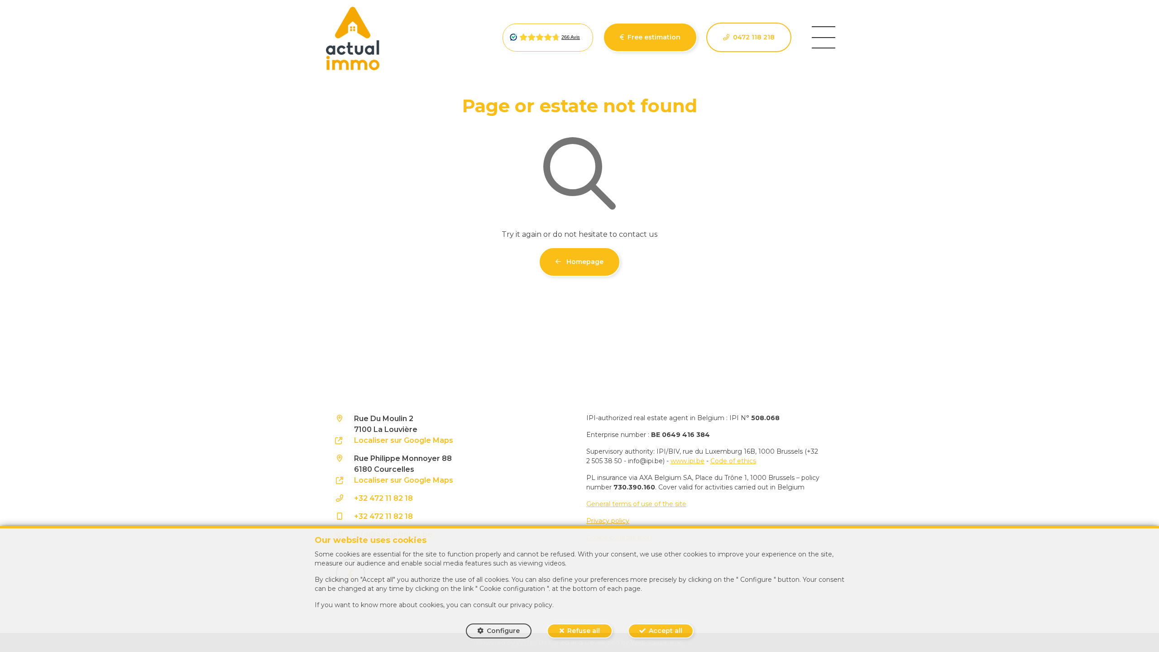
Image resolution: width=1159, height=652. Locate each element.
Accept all (665, 631)
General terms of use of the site (636, 504)
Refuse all (583, 631)
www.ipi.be (687, 461)
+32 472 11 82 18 (383, 498)
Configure (503, 631)
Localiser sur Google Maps (403, 440)
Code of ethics (733, 461)
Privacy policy (607, 521)
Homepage (584, 262)
